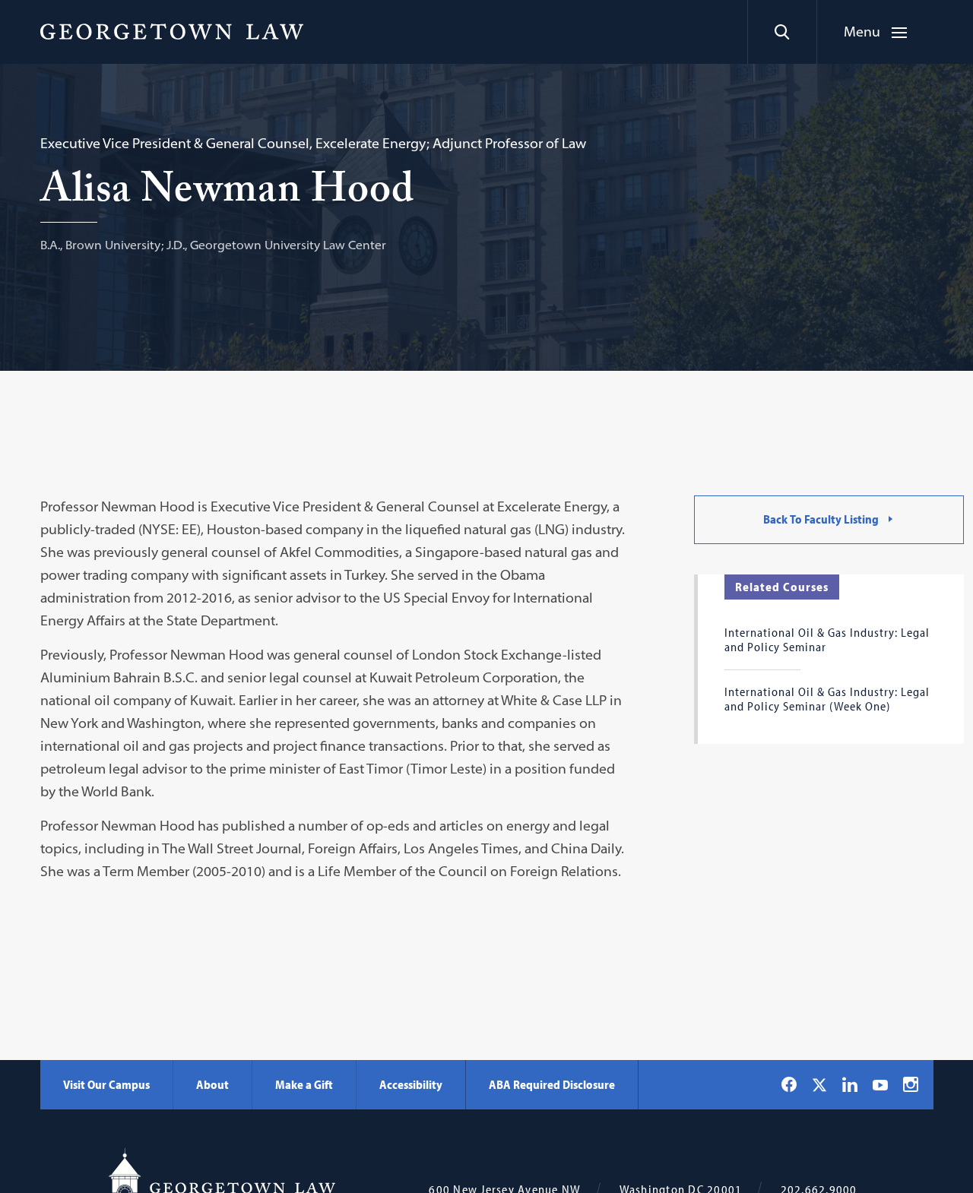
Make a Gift (304, 1084)
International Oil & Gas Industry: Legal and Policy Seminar (827, 639)
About (212, 1084)
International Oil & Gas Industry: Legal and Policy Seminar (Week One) (827, 698)
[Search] (781, 32)
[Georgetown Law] (171, 31)
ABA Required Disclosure (552, 1084)
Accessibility (410, 1084)
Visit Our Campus (106, 1084)
